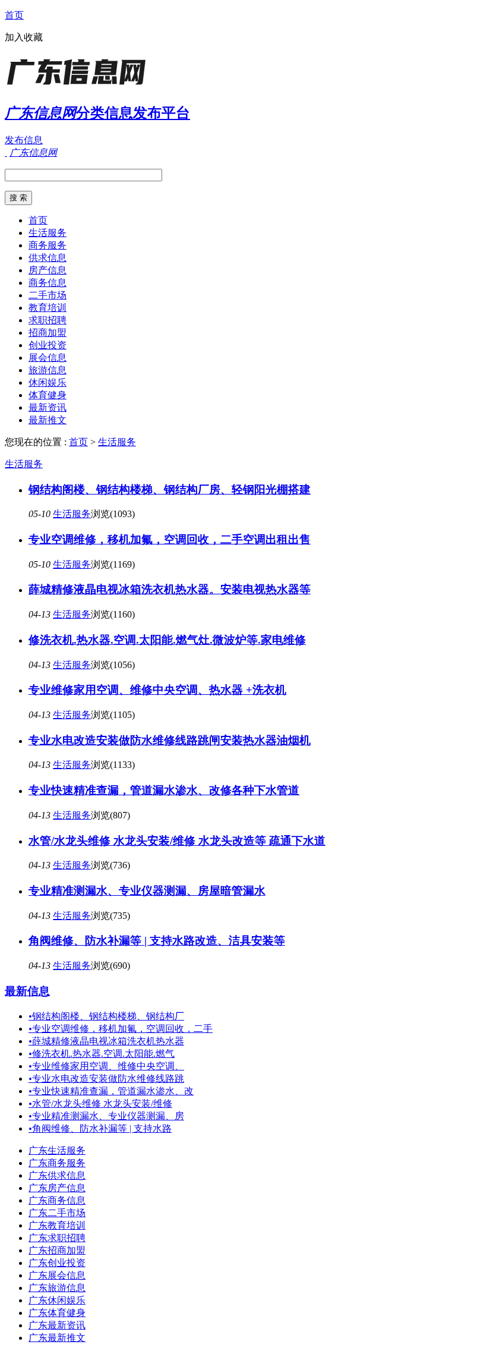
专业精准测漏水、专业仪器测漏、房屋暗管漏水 (147, 890)
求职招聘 (48, 320)
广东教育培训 (57, 1225)
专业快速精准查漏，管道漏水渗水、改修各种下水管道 (164, 790)
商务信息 (48, 283)
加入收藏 (24, 37)
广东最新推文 (57, 1338)
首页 (14, 15)
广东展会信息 (57, 1275)
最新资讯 (48, 407)
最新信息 (27, 991)
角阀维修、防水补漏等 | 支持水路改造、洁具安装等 (157, 940)
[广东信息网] (79, 86)
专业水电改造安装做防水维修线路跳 (106, 1078)
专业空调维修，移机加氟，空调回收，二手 (121, 1029)
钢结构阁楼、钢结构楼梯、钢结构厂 (106, 1016)
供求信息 (48, 258)
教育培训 (48, 308)
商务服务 (48, 245)
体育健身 (48, 395)
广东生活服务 (57, 1150)
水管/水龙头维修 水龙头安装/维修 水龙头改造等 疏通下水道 (177, 841)
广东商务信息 (57, 1200)
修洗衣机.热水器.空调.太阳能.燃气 (102, 1053)
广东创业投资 (57, 1263)
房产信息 (48, 270)
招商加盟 (48, 333)
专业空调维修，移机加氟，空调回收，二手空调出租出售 (170, 539)
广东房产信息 (57, 1188)
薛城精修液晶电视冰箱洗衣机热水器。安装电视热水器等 (170, 589)
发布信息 (24, 140)
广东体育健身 (57, 1313)
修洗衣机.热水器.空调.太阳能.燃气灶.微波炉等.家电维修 (167, 640)
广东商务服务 (57, 1163)
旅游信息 (48, 370)
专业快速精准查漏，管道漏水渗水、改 (111, 1091)
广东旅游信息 (57, 1288)
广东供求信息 (57, 1175)
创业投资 (48, 345)
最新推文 (48, 420)
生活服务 (48, 233)
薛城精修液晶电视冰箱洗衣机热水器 (106, 1041)
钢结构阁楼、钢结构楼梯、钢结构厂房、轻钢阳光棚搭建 (170, 489)
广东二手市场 (57, 1213)
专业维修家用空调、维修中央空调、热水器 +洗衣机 (157, 690)
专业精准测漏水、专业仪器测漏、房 (106, 1116)
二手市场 (48, 295)
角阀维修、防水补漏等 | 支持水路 (100, 1128)
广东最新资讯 (57, 1325)
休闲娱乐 (48, 382)
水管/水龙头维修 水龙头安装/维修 (100, 1103)
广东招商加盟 (57, 1250)
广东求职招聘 (57, 1238)
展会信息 (48, 357)
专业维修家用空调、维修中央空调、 (106, 1066)
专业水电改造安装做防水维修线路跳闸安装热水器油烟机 (170, 740)
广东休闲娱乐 (57, 1300)
